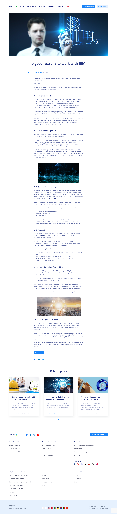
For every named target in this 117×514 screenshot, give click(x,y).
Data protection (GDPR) (98, 506)
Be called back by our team (100, 434)
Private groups (78, 448)
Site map (106, 506)
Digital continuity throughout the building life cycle (93, 398)
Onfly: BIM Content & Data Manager (84, 445)
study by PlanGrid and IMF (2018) (51, 198)
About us (60, 6)
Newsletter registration (48, 482)
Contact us (44, 485)
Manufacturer (30, 6)
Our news (44, 475)
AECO (20, 6)
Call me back (103, 6)
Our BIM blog (45, 479)
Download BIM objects (88, 6)
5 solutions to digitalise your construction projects (57, 398)
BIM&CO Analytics (47, 448)
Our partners (77, 479)
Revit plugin (12, 492)
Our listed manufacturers (48, 452)
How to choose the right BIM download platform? (23, 398)
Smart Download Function (16, 485)
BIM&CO (37, 84)
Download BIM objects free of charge (19, 475)
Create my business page (80, 452)
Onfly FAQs (77, 455)
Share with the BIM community (17, 489)
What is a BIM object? (15, 445)
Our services (42, 6)
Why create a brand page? (49, 445)
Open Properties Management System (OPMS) (21, 482)
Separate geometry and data (16, 479)
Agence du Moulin (39, 235)
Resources (51, 6)
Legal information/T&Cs (88, 506)
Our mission (77, 475)
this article (43, 292)
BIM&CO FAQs (13, 495)
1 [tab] (58, 419)
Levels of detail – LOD (15, 448)
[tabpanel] (24, 397)
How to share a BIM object (16, 452)
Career (76, 482)
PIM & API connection (47, 455)
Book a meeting (39, 353)
